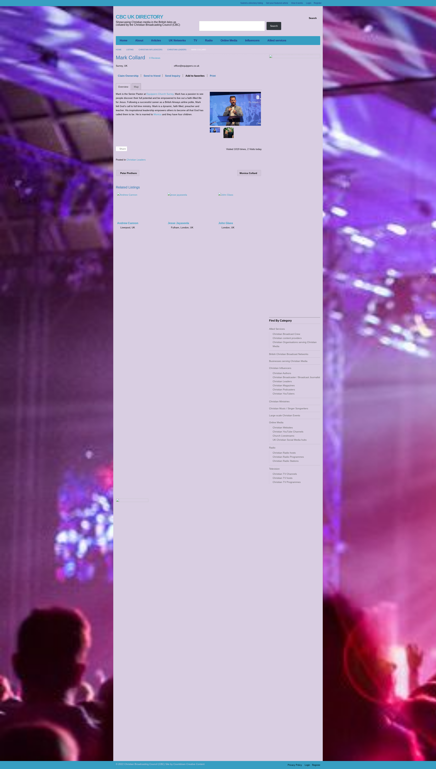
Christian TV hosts (282, 478)
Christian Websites (283, 427)
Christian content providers (287, 338)
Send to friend (152, 75)
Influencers (252, 40)
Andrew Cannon (127, 223)
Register (318, 3)
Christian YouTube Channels (288, 431)
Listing (130, 50)
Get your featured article (277, 3)
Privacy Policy (295, 765)
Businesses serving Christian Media (288, 361)
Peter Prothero (128, 173)
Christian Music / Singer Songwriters (288, 408)
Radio (209, 40)
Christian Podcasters (284, 389)
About (139, 40)
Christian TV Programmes (287, 482)
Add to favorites (195, 75)
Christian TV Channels (285, 474)
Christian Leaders (176, 50)
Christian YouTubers (283, 393)
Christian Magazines (284, 385)
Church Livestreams (283, 435)
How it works (297, 3)
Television (274, 468)
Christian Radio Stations (286, 461)
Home (123, 40)
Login (308, 3)
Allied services (276, 40)
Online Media (229, 40)
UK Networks (177, 40)
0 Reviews (154, 58)
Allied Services (277, 329)
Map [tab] (136, 86)
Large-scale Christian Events (284, 415)
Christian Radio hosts (284, 452)
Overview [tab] (123, 86)
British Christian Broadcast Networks (288, 354)
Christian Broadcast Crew (286, 334)
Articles (156, 40)
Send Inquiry (172, 75)
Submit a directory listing (251, 3)
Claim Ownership (128, 75)
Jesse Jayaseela (178, 223)
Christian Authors (282, 373)
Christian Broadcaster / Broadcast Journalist (296, 377)
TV (195, 40)
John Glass (225, 223)
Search (313, 18)
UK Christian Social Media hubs (290, 439)
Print (213, 75)
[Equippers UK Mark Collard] (235, 109)
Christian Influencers (150, 50)
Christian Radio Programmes (288, 456)
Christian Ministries (279, 401)
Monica (157, 114)
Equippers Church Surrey (160, 94)
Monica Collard (249, 173)
